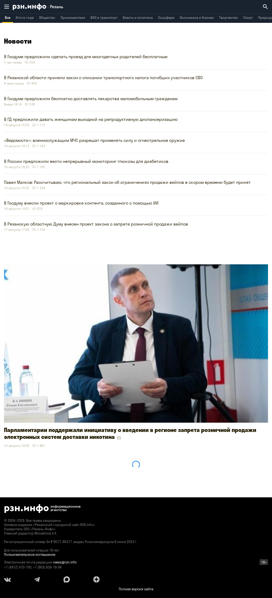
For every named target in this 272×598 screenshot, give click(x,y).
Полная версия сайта (136, 589)
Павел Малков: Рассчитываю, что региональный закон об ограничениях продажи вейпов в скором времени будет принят (127, 182)
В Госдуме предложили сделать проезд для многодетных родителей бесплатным (85, 56)
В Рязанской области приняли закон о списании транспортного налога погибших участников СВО (103, 77)
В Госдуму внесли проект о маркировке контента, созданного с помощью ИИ (81, 203)
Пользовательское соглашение (29, 554)
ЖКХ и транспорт (103, 17)
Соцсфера (166, 17)
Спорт (248, 17)
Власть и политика (138, 17)
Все (7, 17)
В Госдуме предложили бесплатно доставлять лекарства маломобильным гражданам (90, 98)
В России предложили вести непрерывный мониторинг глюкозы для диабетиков (86, 161)
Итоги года (25, 17)
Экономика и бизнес (197, 17)
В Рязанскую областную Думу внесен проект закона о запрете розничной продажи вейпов (96, 224)
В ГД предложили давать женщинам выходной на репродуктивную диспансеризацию (91, 119)
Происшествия (73, 17)
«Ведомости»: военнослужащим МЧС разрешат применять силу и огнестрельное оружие (94, 140)
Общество (47, 17)
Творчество (228, 17)
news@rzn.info (65, 562)
